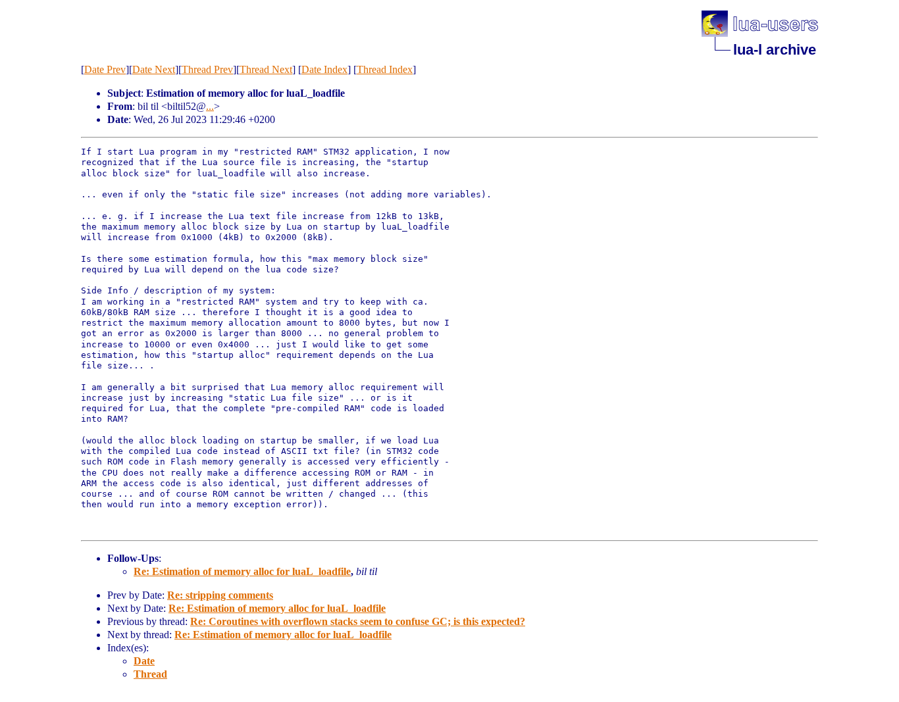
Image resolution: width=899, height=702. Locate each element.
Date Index (324, 69)
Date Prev (105, 69)
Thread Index (385, 69)
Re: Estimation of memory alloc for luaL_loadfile (242, 571)
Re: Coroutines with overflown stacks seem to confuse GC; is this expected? (357, 621)
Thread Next (266, 69)
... (210, 106)
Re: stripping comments (220, 595)
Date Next (153, 69)
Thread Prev (207, 69)
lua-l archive (774, 49)
